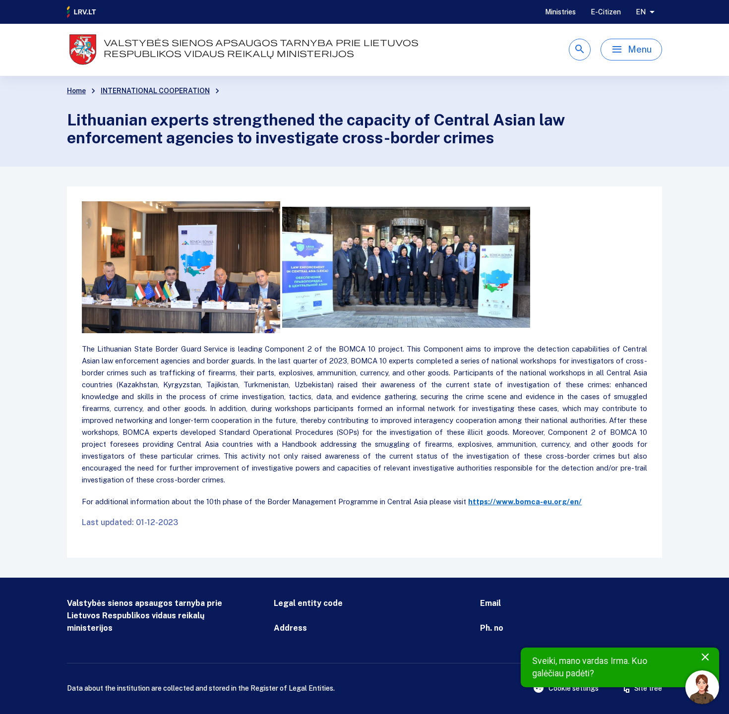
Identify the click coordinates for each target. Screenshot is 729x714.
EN (641, 12)
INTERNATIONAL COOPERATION (155, 91)
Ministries (560, 12)
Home (76, 91)
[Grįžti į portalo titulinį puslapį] (82, 12)
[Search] (580, 49)
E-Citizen (606, 12)
